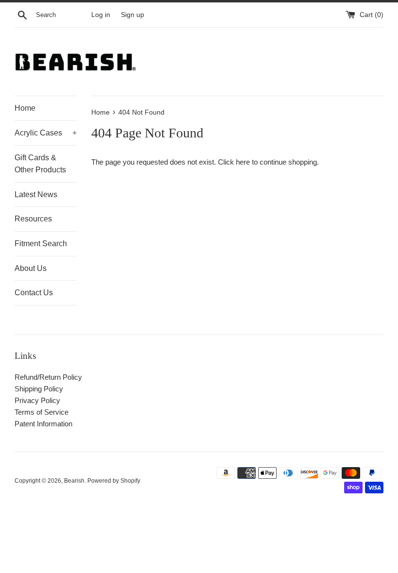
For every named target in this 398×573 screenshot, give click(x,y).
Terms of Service (41, 412)
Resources (33, 219)
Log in (100, 14)
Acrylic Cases (46, 133)
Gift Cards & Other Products (40, 163)
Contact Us (34, 292)
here (243, 162)
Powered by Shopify (113, 480)
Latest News (36, 194)
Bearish (74, 480)
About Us (31, 268)
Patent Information (43, 424)
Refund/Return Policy (48, 377)
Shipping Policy (39, 389)
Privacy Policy (37, 400)
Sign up (132, 14)
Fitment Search (41, 243)
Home (25, 108)
